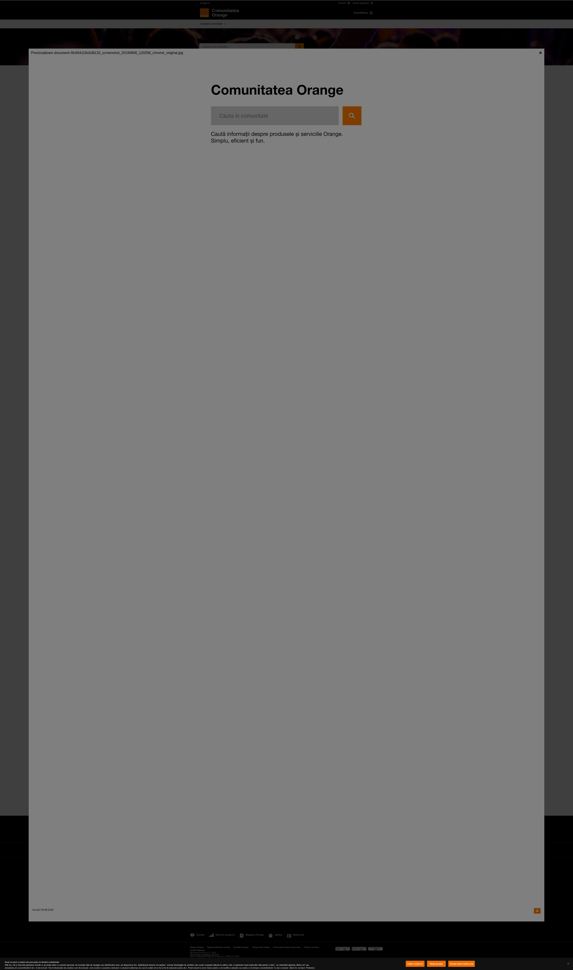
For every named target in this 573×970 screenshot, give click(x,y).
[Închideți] (568, 963)
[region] (286, 964)
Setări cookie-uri (415, 964)
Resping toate (436, 964)
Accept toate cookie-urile (461, 964)
